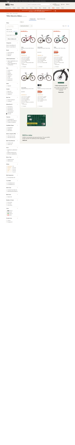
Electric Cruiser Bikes (10, 46)
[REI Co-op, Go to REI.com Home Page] (7, 4)
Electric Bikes (15, 13)
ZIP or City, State (9, 31)
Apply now (24, 140)
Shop (12, 4)
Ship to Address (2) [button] (12, 38)
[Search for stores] (16, 33)
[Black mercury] (38, 85)
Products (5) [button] (32, 18)
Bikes (11, 13)
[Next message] (54, 11)
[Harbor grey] (41, 85)
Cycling (7, 13)
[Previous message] (19, 11)
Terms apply (42, 138)
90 (68, 25)
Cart (68, 4)
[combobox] (39, 4)
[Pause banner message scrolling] (55, 11)
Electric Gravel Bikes (10, 45)
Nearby (16, 31)
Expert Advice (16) (41, 18)
